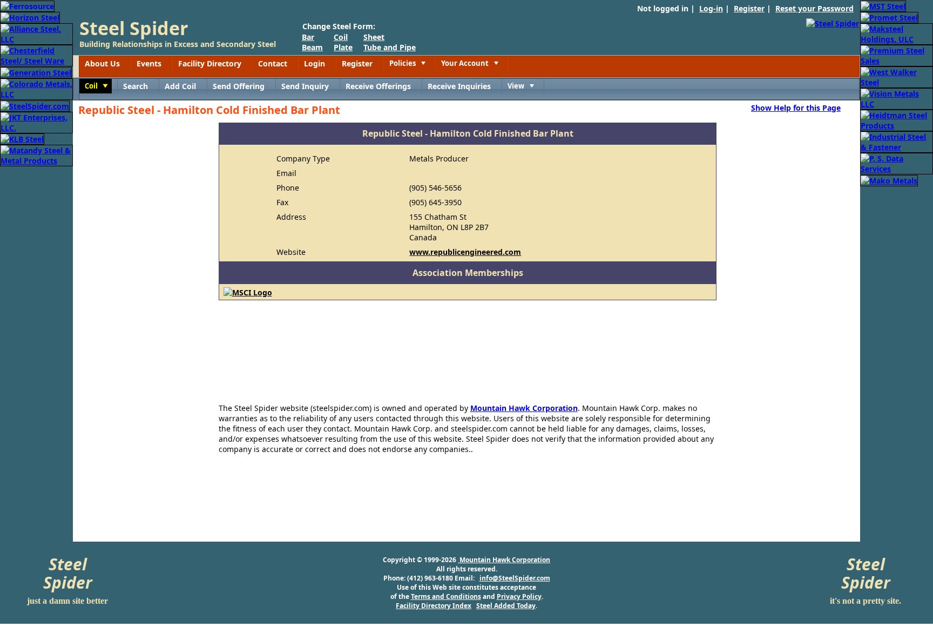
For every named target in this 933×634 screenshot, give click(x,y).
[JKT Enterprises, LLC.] (36, 122)
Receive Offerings (378, 86)
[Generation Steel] (36, 71)
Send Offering (239, 86)
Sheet (373, 37)
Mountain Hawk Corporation (524, 408)
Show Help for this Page (796, 107)
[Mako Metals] (889, 179)
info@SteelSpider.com (514, 578)
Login (314, 63)
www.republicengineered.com (465, 252)
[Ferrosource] (27, 5)
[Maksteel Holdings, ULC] (896, 33)
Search (135, 86)
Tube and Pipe (389, 47)
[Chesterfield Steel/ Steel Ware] (36, 55)
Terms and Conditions (446, 596)
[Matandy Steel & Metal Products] (36, 155)
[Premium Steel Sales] (896, 55)
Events (149, 63)
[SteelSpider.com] (35, 105)
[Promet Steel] (889, 17)
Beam (312, 47)
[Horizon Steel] (30, 17)
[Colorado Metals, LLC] (36, 88)
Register (749, 8)
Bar (308, 37)
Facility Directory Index (433, 605)
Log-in (711, 8)
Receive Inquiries (459, 86)
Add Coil (180, 86)
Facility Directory (209, 63)
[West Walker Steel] (896, 76)
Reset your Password (814, 8)
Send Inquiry (305, 86)
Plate (343, 47)
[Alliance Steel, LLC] (36, 33)
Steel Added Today (506, 605)
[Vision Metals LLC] (896, 98)
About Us (102, 63)
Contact (272, 63)
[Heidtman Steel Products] (896, 119)
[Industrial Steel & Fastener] (896, 141)
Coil (341, 37)
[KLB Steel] (22, 138)
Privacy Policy (519, 596)
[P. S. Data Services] (896, 163)
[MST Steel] (883, 5)
